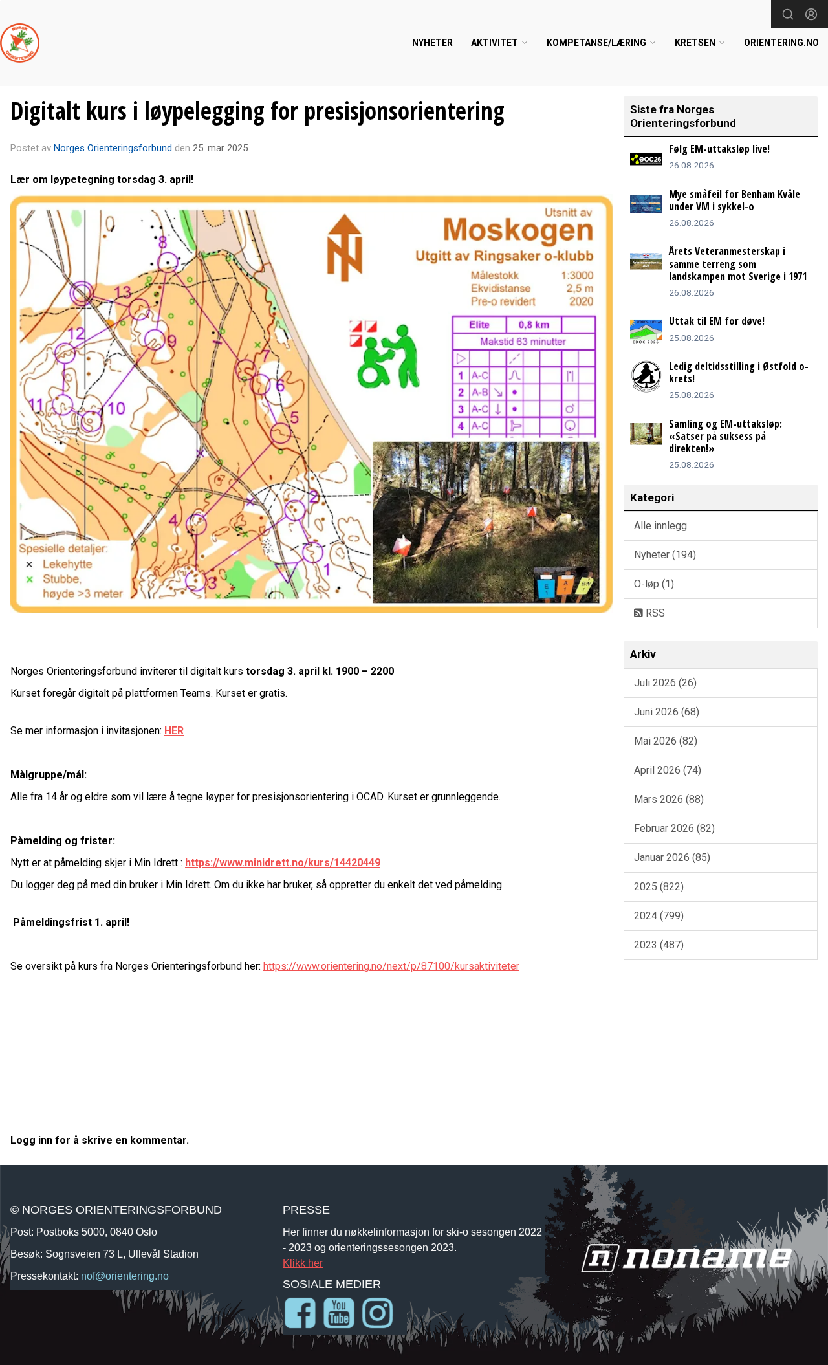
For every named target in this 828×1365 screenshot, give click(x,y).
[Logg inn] (811, 14)
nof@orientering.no (125, 1276)
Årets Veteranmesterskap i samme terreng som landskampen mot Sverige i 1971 (738, 263)
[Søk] (788, 14)
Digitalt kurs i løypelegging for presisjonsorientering (257, 110)
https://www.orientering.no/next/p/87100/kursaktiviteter (391, 966)
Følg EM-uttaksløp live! (719, 149)
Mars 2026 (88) (669, 799)
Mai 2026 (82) (665, 741)
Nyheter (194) (665, 555)
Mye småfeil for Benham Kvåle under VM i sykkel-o (734, 200)
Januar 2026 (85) (672, 857)
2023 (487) (659, 945)
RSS (654, 613)
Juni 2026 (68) (666, 712)
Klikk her (303, 1263)
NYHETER (432, 43)
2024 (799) (659, 916)
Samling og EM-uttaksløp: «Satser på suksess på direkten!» (725, 436)
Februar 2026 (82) (674, 828)
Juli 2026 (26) (665, 683)
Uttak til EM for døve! (717, 321)
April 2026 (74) (667, 770)
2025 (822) (659, 886)
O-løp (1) (654, 584)
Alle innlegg (660, 525)
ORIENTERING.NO (781, 43)
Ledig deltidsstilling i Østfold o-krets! (739, 372)
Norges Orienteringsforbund (113, 148)
